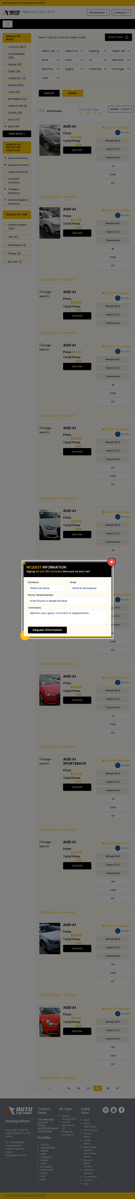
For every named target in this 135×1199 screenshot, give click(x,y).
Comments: (34, 607)
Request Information (47, 630)
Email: (73, 582)
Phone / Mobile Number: (41, 594)
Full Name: (33, 582)
